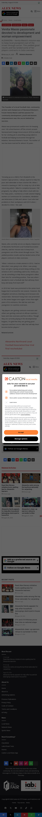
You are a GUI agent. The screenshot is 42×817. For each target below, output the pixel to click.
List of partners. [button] (25, 414)
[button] (21, 402)
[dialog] (21, 408)
